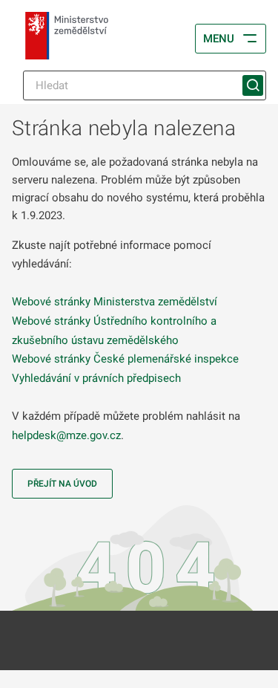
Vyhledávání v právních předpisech (96, 378)
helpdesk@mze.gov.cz (66, 435)
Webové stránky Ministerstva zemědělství (114, 301)
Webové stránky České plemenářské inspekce (125, 359)
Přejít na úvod (62, 483)
